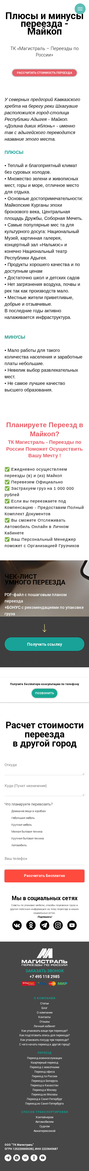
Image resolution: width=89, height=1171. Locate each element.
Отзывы (44, 1021)
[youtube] (42, 1157)
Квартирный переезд (44, 1062)
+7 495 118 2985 (44, 976)
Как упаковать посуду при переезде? (44, 1039)
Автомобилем (44, 1121)
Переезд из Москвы (44, 1094)
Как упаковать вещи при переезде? (44, 1030)
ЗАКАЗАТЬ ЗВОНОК (45, 970)
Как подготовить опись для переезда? (44, 1035)
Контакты (44, 1017)
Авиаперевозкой (44, 1131)
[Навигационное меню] (80, 8)
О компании (44, 1012)
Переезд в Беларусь (44, 1080)
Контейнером (44, 1117)
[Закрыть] (84, 681)
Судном (44, 1126)
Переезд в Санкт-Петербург (44, 1099)
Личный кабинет (44, 1026)
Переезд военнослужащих (44, 1058)
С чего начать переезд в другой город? (44, 1044)
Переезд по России (44, 1076)
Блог (44, 1008)
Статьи (44, 1003)
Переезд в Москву (45, 1090)
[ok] (34, 1157)
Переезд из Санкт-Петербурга (44, 1103)
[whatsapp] (16, 1157)
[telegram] (8, 1157)
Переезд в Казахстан (44, 1085)
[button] (44, 644)
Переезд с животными (44, 1067)
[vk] (25, 1157)
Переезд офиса (44, 1071)
